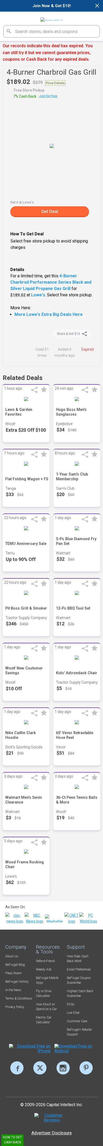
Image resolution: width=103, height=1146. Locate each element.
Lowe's (38, 294)
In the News (13, 990)
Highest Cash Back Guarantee (80, 993)
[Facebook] (17, 1067)
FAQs (70, 1004)
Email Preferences (79, 969)
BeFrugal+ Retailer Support (79, 1032)
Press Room (13, 973)
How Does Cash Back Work (77, 958)
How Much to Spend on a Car (46, 1006)
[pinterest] (86, 1067)
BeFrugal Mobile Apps (47, 980)
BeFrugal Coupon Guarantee (79, 980)
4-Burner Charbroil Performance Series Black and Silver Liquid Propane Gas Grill (50, 282)
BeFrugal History (17, 981)
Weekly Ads (44, 969)
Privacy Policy (14, 1007)
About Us (11, 956)
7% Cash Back (24, 96)
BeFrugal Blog (15, 965)
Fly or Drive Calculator (43, 993)
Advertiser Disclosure (51, 1132)
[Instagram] (63, 1067)
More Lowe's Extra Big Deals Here (49, 314)
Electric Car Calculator (44, 1020)
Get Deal (49, 211)
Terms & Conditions (18, 998)
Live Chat (73, 1013)
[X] (39, 1067)
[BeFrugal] (51, 17)
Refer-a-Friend (45, 961)
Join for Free (48, 96)
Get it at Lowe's (22, 202)
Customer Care (77, 1021)
